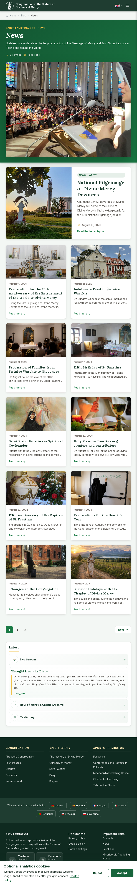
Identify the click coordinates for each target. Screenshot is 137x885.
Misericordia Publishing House (111, 773)
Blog (23, 15)
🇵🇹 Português (45, 813)
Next (121, 629)
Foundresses (13, 762)
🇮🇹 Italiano (120, 805)
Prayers (54, 781)
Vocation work (14, 781)
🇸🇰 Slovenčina (91, 813)
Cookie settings (77, 848)
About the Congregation (20, 756)
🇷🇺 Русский (68, 813)
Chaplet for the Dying (105, 779)
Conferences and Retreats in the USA (110, 764)
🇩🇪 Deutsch (57, 805)
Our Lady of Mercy (60, 762)
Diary (52, 775)
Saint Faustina (57, 768)
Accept (122, 873)
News (106, 843)
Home (13, 15)
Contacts (108, 838)
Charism (10, 768)
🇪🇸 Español (78, 805)
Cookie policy (76, 843)
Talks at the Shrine (104, 785)
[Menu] (127, 5)
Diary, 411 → (21, 693)
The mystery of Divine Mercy (66, 756)
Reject (97, 873)
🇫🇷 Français (99, 805)
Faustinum (99, 756)
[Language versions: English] (118, 5)
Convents (11, 775)
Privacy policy (76, 838)
